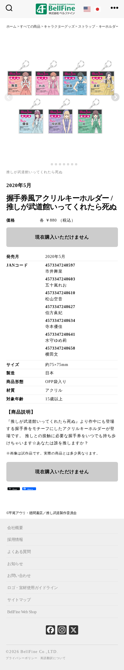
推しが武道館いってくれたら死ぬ (34, 172)
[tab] (47, 164)
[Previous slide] (8, 97)
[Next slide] (115, 97)
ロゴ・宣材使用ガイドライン (32, 588)
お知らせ (15, 564)
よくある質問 (19, 552)
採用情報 (15, 539)
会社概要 (15, 527)
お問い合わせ (19, 575)
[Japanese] (98, 9)
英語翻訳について (53, 658)
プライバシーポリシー (21, 658)
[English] (87, 9)
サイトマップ (19, 600)
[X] (73, 631)
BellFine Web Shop (22, 611)
